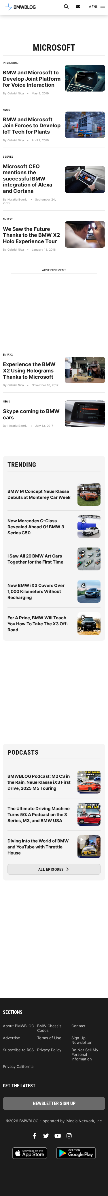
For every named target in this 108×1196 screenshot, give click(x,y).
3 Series (8, 156)
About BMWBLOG (18, 1026)
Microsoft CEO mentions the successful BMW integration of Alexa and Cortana (27, 178)
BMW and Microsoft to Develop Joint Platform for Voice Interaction (31, 79)
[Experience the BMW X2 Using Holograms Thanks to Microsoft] (85, 370)
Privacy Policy (49, 1050)
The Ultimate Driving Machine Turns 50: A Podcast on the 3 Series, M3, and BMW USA (38, 814)
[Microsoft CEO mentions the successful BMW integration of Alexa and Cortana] (85, 179)
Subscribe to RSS (18, 1050)
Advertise (11, 1038)
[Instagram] (71, 1137)
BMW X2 (8, 219)
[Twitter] (48, 1137)
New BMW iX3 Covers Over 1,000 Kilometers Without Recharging (36, 591)
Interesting (10, 62)
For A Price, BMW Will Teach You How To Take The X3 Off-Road (38, 623)
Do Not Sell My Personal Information (84, 1054)
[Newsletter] (78, 6)
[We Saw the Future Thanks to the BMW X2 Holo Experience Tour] (85, 234)
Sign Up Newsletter (81, 1040)
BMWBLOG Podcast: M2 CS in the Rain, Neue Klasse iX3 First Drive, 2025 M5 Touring (39, 782)
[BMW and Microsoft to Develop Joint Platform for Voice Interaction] (85, 78)
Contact (78, 1026)
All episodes (51, 869)
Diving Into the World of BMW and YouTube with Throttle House (38, 847)
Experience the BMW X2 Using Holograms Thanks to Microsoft (29, 370)
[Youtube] (60, 1137)
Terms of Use (49, 1038)
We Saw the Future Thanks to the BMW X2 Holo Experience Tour (31, 235)
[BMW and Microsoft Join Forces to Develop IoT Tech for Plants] (85, 125)
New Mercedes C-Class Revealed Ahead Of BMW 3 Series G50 (35, 526)
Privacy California (18, 1066)
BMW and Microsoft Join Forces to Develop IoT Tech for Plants (31, 125)
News (6, 109)
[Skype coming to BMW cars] (85, 413)
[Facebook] (37, 1137)
